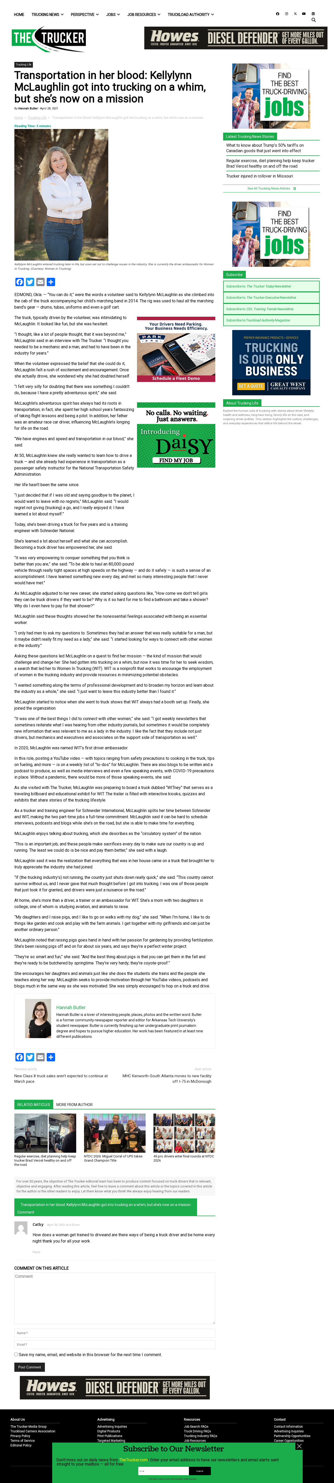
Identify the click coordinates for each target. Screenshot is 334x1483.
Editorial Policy (21, 1445)
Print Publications (109, 1436)
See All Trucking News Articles (269, 188)
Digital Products (108, 1431)
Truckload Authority (189, 15)
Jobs (111, 15)
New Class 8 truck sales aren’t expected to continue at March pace (61, 1079)
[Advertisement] (176, 527)
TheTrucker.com (133, 1459)
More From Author (74, 1105)
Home (19, 15)
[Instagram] (284, 13)
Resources (192, 1419)
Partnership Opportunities (292, 1436)
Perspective (82, 15)
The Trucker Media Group (28, 1426)
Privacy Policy (20, 1436)
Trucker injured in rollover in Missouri (259, 176)
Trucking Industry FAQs (200, 1436)
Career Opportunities (289, 1441)
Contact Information (288, 1426)
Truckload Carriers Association (32, 1431)
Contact (280, 1419)
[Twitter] (293, 13)
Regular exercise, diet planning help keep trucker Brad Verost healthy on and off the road (45, 1160)
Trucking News (45, 15)
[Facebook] (275, 13)
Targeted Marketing (111, 1441)
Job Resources (141, 15)
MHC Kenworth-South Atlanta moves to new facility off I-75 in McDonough (167, 1079)
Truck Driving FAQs (197, 1431)
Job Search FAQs (196, 1426)
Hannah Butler (27, 108)
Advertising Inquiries (112, 1426)
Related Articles (33, 1105)
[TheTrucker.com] (46, 39)
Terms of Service (22, 1441)
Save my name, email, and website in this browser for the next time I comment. (90, 1354)
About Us (17, 1419)
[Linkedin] (311, 13)
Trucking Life (23, 64)
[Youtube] (302, 13)
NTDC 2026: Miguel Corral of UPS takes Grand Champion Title (113, 1158)
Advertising (106, 1419)
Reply (36, 1252)
